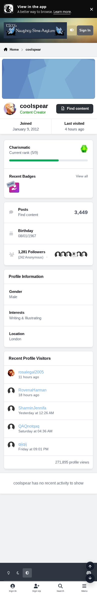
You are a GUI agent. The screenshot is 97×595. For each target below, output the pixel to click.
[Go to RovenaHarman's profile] (11, 390)
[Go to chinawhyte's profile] (63, 254)
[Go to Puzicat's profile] (73, 254)
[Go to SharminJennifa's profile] (11, 408)
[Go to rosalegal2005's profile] (11, 372)
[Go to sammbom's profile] (84, 254)
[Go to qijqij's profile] (11, 445)
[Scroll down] (90, 578)
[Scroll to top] (90, 566)
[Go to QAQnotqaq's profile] (11, 427)
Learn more (10, 8)
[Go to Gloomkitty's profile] (68, 254)
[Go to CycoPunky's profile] (58, 254)
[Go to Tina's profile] (79, 254)
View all (82, 176)
